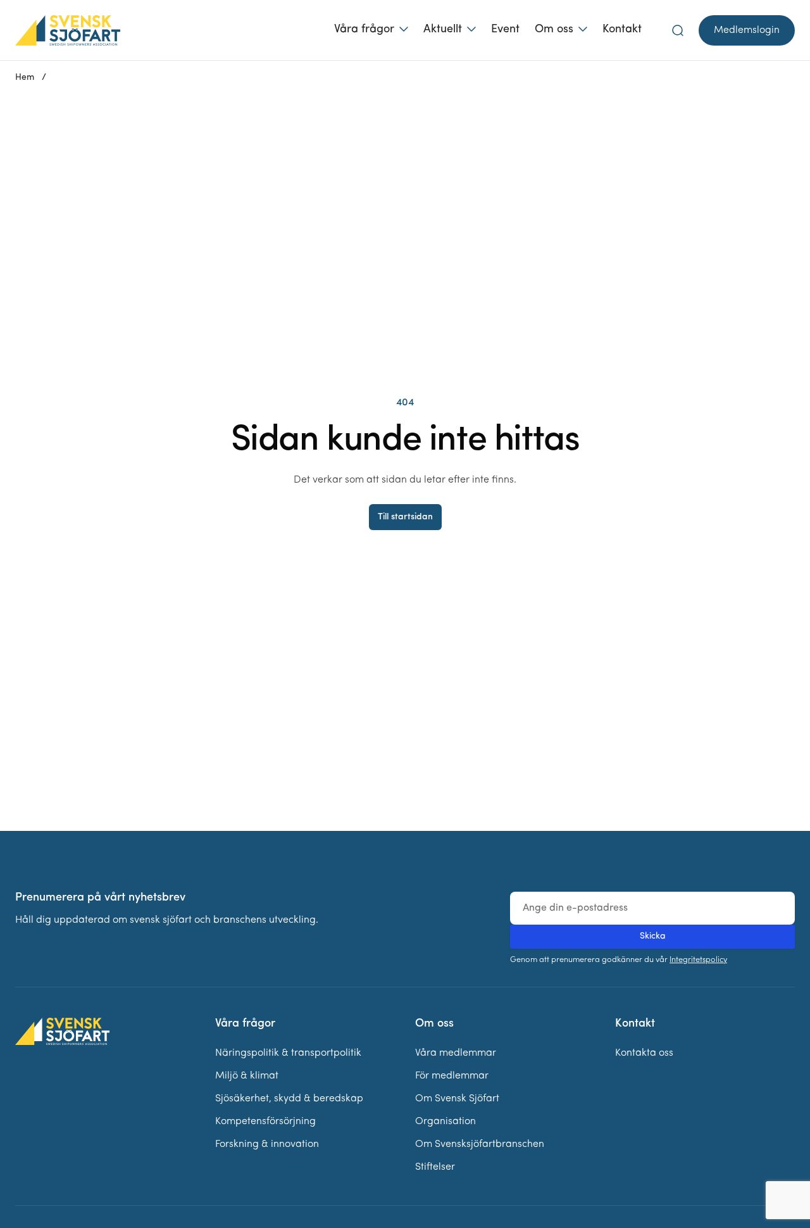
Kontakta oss (644, 1053)
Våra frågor (364, 29)
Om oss (554, 29)
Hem (24, 77)
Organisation (445, 1122)
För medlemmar (452, 1076)
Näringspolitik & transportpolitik (288, 1053)
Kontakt (622, 29)
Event (505, 29)
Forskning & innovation (267, 1144)
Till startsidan (405, 517)
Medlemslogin (747, 30)
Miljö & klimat (246, 1076)
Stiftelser (435, 1167)
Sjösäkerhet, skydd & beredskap (289, 1099)
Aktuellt (442, 29)
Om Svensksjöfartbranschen (479, 1144)
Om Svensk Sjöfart (457, 1099)
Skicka (653, 936)
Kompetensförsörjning (265, 1122)
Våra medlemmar (455, 1053)
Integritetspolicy (698, 960)
